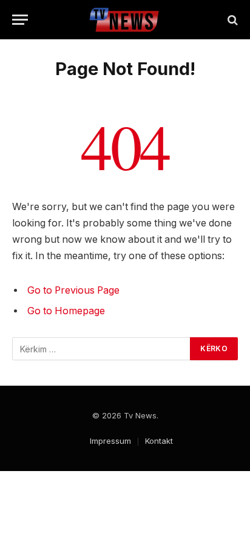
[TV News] (125, 19)
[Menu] (20, 19)
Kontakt (159, 441)
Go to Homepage (66, 311)
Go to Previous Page (73, 290)
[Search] (231, 19)
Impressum (110, 441)
